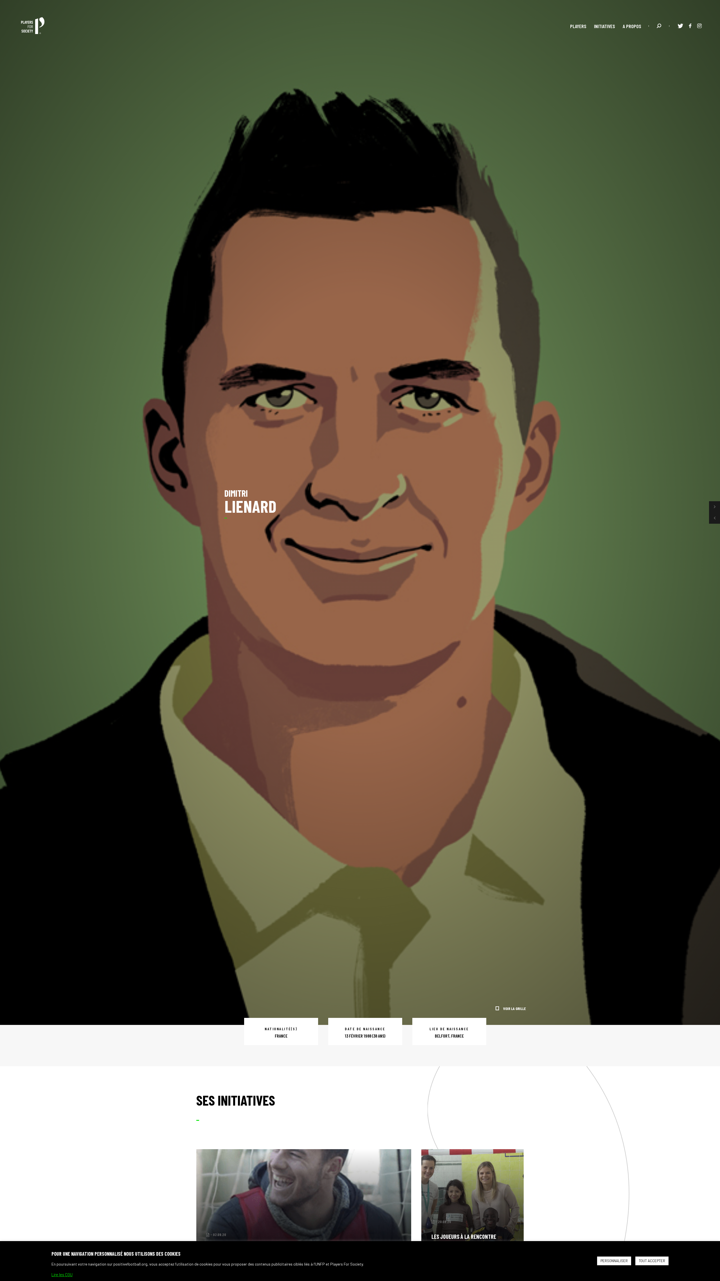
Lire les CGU (62, 1274)
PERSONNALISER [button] (614, 1261)
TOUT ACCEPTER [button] (652, 1261)
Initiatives (604, 26)
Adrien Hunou (270, 1234)
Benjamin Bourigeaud (299, 1234)
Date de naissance (365, 1028)
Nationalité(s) (281, 1028)
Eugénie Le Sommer (244, 1234)
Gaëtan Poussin (330, 1234)
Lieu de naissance (449, 1028)
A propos (632, 26)
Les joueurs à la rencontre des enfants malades (463, 1240)
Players (578, 26)
